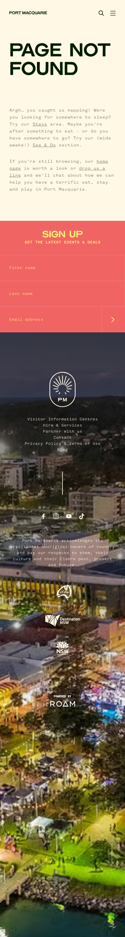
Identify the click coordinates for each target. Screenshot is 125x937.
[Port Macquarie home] (28, 13)
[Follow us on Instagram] (56, 516)
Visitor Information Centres (62, 419)
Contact (62, 438)
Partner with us (62, 431)
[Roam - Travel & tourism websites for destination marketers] (62, 704)
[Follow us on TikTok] (82, 516)
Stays (40, 124)
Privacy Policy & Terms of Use (63, 444)
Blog (62, 450)
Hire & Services (62, 425)
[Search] (101, 13)
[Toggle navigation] (113, 13)
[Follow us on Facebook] (43, 516)
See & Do (44, 145)
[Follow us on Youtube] (69, 516)
